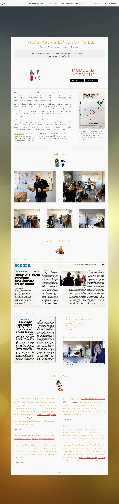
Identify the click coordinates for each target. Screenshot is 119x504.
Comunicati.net (72, 321)
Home (24, 3)
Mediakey (70, 317)
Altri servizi (98, 3)
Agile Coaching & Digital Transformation (43, 3)
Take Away (76, 47)
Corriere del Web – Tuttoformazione (79, 319)
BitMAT (70, 330)
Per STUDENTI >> (76, 80)
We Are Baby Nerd (73, 325)
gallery (66, 47)
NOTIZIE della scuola (74, 328)
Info (43, 47)
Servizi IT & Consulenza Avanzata (71, 3)
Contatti (88, 3)
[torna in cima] (59, 149)
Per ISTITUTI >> (91, 80)
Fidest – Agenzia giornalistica (77, 323)
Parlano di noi (54, 47)
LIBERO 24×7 (71, 332)
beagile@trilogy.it (59, 56)
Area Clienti (112, 3)
